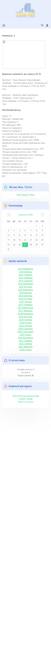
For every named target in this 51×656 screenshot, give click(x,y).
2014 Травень (25, 274)
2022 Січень (25, 349)
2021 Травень (25, 340)
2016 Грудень (25, 298)
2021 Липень (25, 343)
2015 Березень (25, 283)
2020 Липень (25, 325)
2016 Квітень (25, 292)
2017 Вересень (25, 307)
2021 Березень (25, 337)
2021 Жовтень (26, 346)
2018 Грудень (25, 316)
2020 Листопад (25, 331)
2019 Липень (25, 319)
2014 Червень (26, 277)
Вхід (32, 195)
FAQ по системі (25, 402)
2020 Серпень (25, 328)
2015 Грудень (25, 286)
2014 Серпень (26, 280)
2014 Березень (25, 269)
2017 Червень (26, 304)
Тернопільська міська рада (25, 396)
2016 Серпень (25, 295)
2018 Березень (25, 313)
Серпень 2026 (25, 214)
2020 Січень (25, 322)
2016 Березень (25, 289)
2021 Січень (25, 334)
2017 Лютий (25, 301)
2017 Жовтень (25, 310)
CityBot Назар (25, 399)
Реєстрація (22, 195)
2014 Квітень (25, 272)
